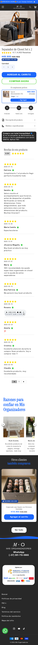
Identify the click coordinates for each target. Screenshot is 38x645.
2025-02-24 (8, 324)
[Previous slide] (17, 525)
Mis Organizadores (21, 642)
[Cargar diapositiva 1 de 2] (18, 44)
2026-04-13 (8, 187)
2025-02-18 (8, 342)
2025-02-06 (8, 364)
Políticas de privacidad (12, 599)
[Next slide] (20, 525)
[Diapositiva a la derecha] (35, 28)
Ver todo (19, 530)
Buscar (5, 594)
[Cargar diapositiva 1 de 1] (16, 44)
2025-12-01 (8, 241)
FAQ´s (4, 603)
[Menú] (2, 7)
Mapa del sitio (8, 620)
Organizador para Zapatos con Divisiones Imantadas (19, 508)
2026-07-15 (8, 167)
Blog (3, 607)
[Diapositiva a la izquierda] (2, 28)
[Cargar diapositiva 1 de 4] (22, 44)
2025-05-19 (8, 286)
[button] (30, 7)
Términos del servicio (11, 612)
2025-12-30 (8, 224)
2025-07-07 (8, 261)
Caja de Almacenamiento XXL (17, 93)
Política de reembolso (11, 616)
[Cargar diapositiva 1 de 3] (20, 44)
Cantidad (5, 63)
